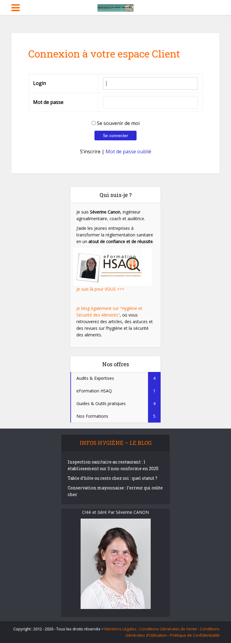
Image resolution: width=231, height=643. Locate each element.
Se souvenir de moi (118, 123)
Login (39, 83)
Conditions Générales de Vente (168, 629)
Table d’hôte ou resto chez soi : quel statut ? (112, 478)
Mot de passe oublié (128, 151)
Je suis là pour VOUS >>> (100, 289)
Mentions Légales (120, 629)
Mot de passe (48, 102)
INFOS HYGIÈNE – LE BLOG (116, 442)
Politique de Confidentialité (195, 635)
